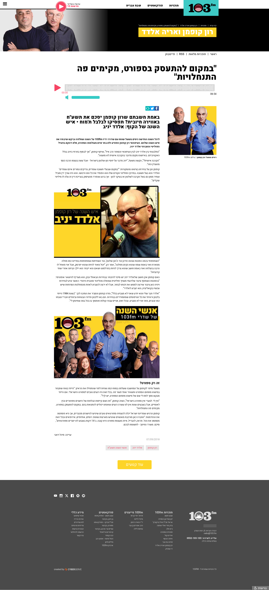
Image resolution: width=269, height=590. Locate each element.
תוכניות (204, 25)
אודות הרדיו (79, 519)
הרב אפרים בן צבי (136, 525)
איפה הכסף (168, 539)
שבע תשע (169, 516)
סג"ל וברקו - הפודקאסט (103, 522)
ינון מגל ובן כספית (165, 519)
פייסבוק (170, 54)
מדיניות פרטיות (77, 525)
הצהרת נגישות (78, 529)
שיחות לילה (138, 529)
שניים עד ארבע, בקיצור (104, 529)
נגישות (262, 588)
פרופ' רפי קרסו (137, 516)
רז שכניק (169, 549)
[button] (174, 4)
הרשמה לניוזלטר (77, 532)
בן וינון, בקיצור (107, 519)
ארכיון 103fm (107, 545)
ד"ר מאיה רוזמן (137, 522)
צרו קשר (80, 535)
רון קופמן (152, 448)
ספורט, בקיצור (107, 525)
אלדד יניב (137, 448)
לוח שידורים (79, 522)
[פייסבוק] (156, 108)
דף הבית (213, 25)
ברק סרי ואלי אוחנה (165, 525)
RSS (181, 54)
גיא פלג (169, 529)
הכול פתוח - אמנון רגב (104, 539)
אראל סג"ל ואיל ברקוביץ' (163, 522)
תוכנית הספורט (167, 532)
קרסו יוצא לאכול (106, 532)
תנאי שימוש (79, 516)
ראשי (213, 54)
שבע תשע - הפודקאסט (104, 516)
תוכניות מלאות (197, 54)
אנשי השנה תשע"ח (117, 448)
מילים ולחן (109, 542)
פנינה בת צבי (168, 542)
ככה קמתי (109, 535)
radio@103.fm (210, 533)
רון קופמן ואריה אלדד (188, 25)
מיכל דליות (138, 519)
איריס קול (169, 535)
